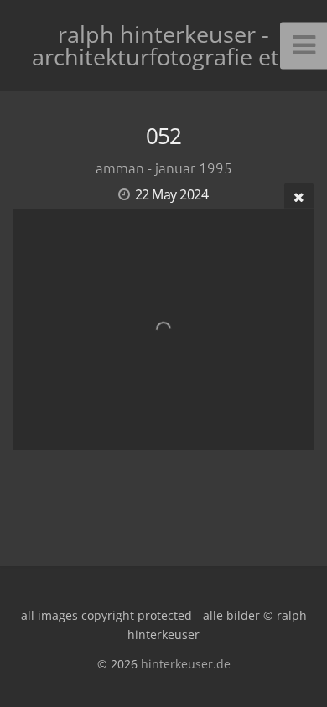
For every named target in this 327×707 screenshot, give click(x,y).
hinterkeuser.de (186, 664)
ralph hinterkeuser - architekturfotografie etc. (164, 45)
